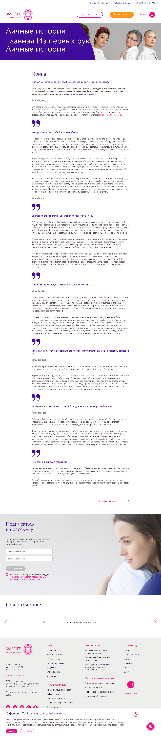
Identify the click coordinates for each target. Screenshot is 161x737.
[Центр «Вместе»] (19, 14)
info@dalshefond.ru (123, 3)
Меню (143, 14)
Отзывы (127, 667)
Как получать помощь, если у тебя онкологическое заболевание (98, 667)
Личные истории (131, 655)
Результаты (52, 667)
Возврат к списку (107, 501)
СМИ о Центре (53, 672)
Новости (127, 650)
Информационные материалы (99, 692)
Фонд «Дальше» (90, 14)
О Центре (51, 650)
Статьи (127, 659)
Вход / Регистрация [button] (100, 3)
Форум (127, 672)
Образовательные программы (99, 683)
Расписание (131, 693)
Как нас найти (53, 707)
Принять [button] (11, 731)
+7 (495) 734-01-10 (14, 667)
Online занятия (53, 694)
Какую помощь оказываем (59, 690)
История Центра (54, 655)
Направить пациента (94, 687)
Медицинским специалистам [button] (100, 678)
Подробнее (27, 731)
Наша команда (53, 659)
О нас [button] (49, 645)
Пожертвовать (122, 14)
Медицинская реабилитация (60, 702)
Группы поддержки (56, 698)
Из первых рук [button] (131, 645)
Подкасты (128, 663)
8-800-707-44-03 (145, 3)
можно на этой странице (110, 115)
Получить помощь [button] (56, 684)
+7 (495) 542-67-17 (14, 670)
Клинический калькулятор (97, 696)
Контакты (51, 676)
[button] (136, 714)
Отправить (15, 568)
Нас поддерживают (56, 663)
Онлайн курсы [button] (92, 645)
